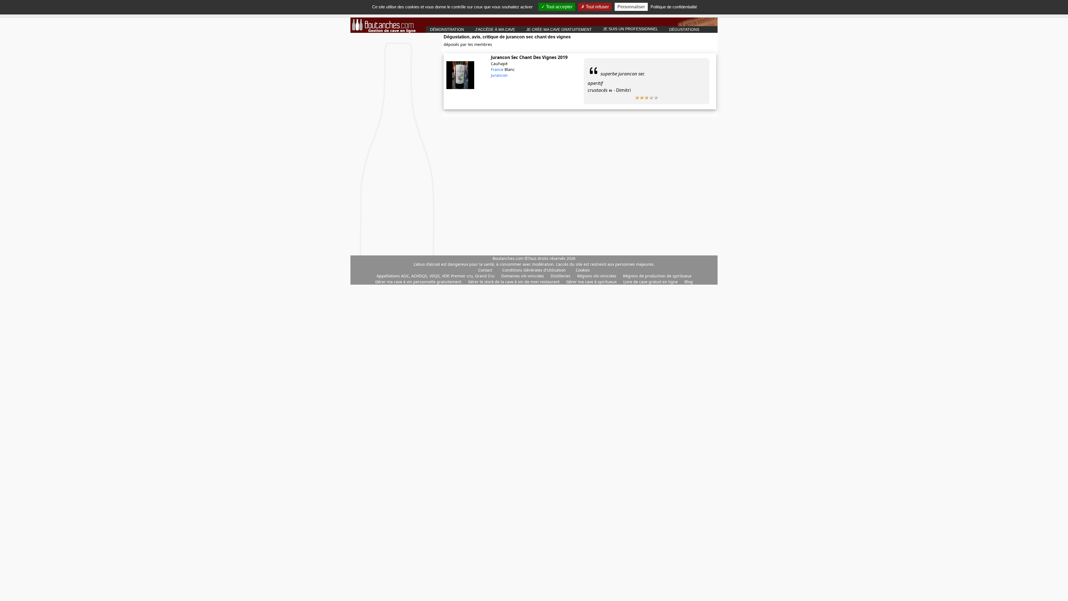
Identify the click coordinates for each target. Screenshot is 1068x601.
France (498, 69)
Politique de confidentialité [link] (674, 6)
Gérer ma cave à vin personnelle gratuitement (419, 281)
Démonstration (447, 29)
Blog (688, 281)
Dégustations (684, 29)
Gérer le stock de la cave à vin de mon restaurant (514, 281)
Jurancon (499, 75)
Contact (485, 270)
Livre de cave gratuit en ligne (651, 281)
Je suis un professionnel (630, 29)
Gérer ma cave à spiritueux (592, 281)
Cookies (583, 270)
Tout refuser (597, 6)
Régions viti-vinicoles (597, 276)
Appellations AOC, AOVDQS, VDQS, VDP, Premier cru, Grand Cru (436, 276)
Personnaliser (631, 6)
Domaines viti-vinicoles (523, 276)
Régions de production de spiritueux (657, 276)
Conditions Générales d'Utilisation (534, 270)
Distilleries (561, 276)
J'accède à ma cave (495, 29)
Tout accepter (558, 6)
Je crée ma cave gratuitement (559, 29)
